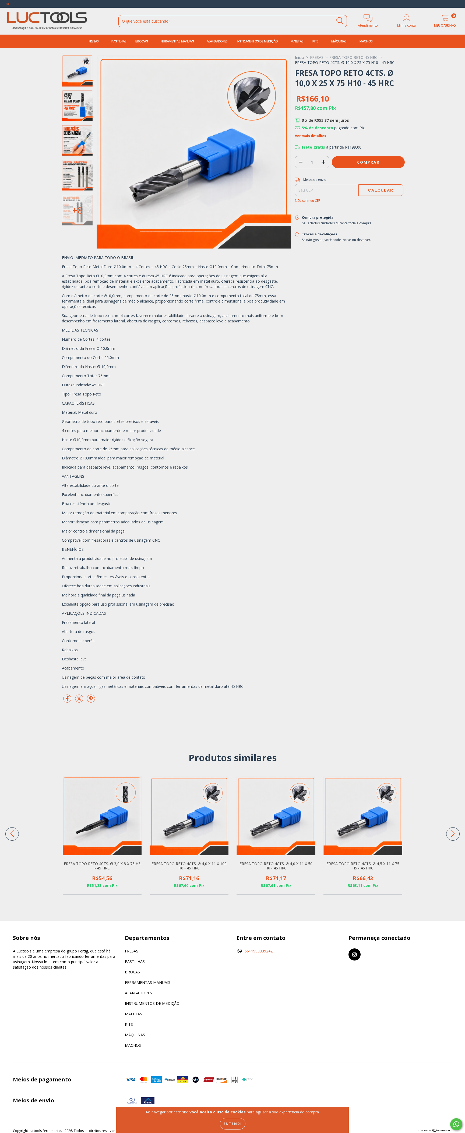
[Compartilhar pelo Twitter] (79, 700)
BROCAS (142, 41)
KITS (315, 41)
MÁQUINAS (339, 41)
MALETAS (297, 41)
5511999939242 (259, 951)
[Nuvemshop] (435, 1130)
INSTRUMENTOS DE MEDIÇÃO (258, 41)
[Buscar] (340, 21)
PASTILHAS (118, 41)
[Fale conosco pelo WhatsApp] (456, 1124)
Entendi (232, 1123)
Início (299, 57)
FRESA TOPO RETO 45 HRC (353, 57)
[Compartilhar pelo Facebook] (67, 700)
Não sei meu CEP (307, 200)
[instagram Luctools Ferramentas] (7, 4)
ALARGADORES (217, 41)
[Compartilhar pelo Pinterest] (91, 700)
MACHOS (367, 41)
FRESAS (94, 41)
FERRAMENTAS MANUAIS (178, 41)
